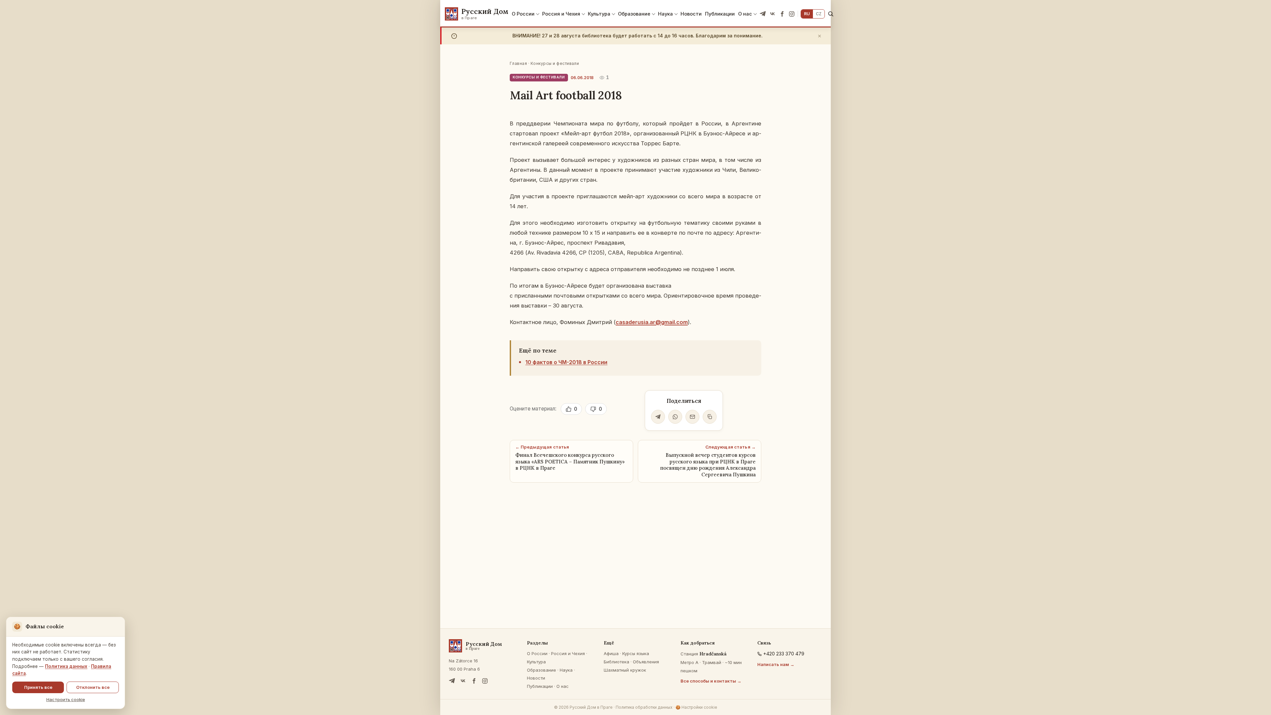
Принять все (38, 687)
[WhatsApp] (675, 417)
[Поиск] (830, 14)
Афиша (611, 653)
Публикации (720, 14)
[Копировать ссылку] (710, 417)
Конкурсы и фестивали (555, 63)
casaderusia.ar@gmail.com (652, 322)
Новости (691, 14)
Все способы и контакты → (711, 681)
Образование (634, 14)
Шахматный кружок (625, 670)
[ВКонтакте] (772, 14)
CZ (819, 13)
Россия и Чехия (561, 14)
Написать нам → (775, 664)
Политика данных (66, 666)
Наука (665, 14)
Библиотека (616, 661)
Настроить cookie (65, 699)
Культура (599, 14)
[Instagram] (791, 14)
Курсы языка (635, 653)
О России (523, 14)
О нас (745, 14)
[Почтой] (692, 417)
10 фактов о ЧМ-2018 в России (566, 362)
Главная (518, 63)
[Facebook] (782, 14)
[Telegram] (763, 14)
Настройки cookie (696, 707)
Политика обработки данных (644, 707)
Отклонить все (93, 687)
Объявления (646, 661)
